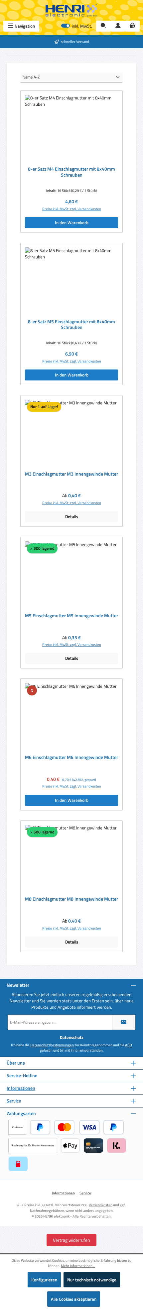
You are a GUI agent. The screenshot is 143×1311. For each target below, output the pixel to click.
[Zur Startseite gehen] (71, 10)
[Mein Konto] (118, 26)
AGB (128, 1045)
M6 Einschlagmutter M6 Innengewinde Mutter (71, 758)
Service (14, 1100)
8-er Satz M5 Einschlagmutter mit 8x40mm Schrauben (71, 325)
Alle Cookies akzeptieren (73, 1299)
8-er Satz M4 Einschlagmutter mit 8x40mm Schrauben (71, 172)
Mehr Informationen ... (78, 1265)
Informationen (21, 1088)
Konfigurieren (44, 1279)
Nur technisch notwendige (91, 1279)
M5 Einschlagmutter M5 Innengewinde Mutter (71, 616)
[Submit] (123, 1022)
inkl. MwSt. (76, 26)
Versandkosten (100, 1205)
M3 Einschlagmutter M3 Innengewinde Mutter (71, 474)
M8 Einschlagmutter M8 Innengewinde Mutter (71, 899)
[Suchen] (103, 26)
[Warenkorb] (132, 26)
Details (71, 516)
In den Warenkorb (71, 222)
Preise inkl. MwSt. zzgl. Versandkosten (71, 209)
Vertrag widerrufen (71, 1240)
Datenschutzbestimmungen (52, 1045)
